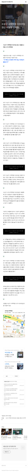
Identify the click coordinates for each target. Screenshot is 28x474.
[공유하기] (9, 376)
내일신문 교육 (6, 381)
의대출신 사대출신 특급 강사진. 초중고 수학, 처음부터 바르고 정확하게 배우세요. (9, 355)
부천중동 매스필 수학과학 (9, 352)
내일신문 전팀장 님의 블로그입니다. (10, 448)
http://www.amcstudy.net (11, 361)
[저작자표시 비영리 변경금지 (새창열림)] (21, 376)
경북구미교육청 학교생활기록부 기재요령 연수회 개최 (10, 384)
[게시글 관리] (11, 376)
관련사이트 (4, 465)
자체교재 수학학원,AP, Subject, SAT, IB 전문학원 (9, 367)
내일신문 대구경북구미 (7, 2)
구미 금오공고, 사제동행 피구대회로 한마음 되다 (10, 394)
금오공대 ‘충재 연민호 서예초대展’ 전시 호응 (10, 403)
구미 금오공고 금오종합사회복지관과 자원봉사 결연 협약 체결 (11, 389)
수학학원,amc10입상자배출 (9, 364)
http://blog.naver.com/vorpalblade (12, 350)
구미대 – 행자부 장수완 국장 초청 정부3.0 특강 (11, 398)
